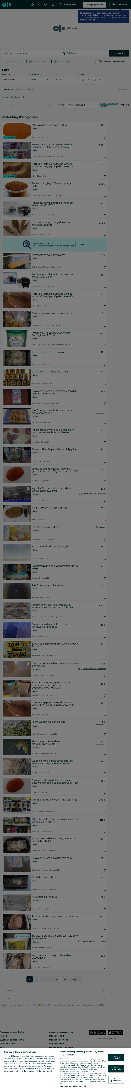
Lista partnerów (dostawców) (73, 1086)
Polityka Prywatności (43, 1071)
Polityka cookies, (27, 1071)
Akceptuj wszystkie (116, 1058)
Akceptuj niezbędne (116, 1069)
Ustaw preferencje (116, 1080)
